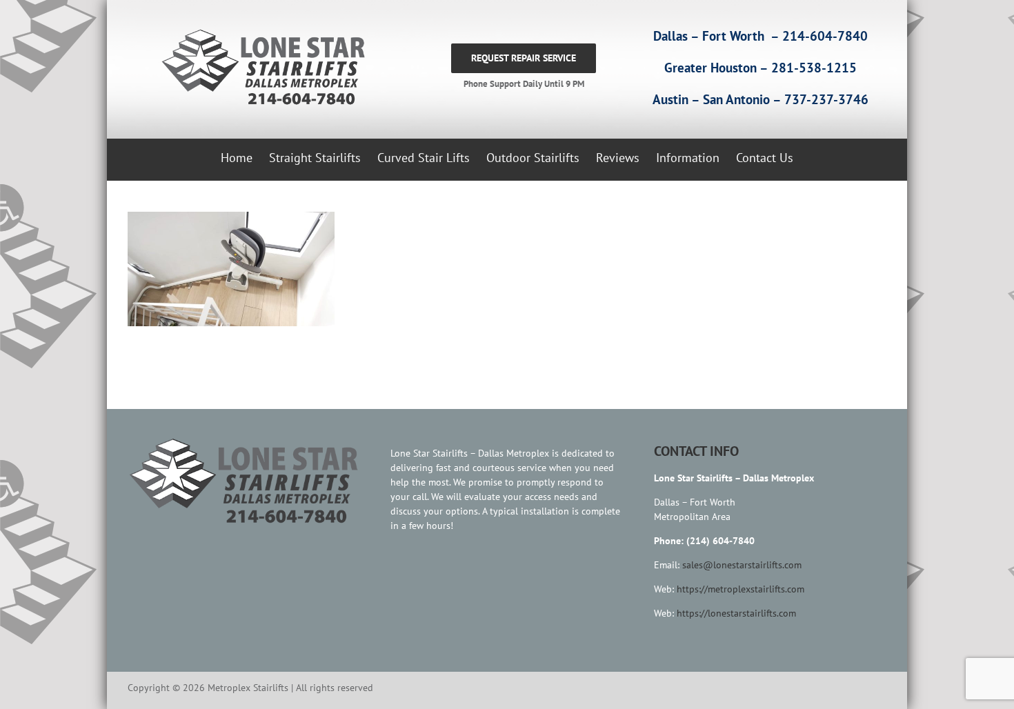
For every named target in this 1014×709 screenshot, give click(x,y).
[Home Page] (260, 68)
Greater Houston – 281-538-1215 (760, 67)
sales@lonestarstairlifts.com (742, 565)
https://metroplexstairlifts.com (740, 589)
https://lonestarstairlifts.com (736, 613)
